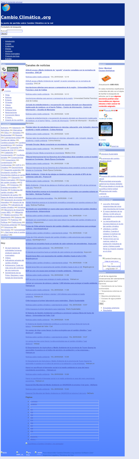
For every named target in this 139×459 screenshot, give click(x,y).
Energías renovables (9, 187)
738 (31, 428)
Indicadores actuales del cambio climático (14, 261)
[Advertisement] (51, 448)
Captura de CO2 (7, 150)
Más (100, 255)
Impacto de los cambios (14, 120)
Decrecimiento (17, 167)
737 (31, 426)
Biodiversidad (6, 135)
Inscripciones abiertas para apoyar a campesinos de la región (49, 98)
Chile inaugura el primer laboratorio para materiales (45, 309)
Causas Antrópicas (107, 70)
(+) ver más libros (104, 196)
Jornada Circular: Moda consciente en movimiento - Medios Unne (52, 144)
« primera (33, 401)
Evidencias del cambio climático (11, 191)
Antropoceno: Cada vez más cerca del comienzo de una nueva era (14, 267)
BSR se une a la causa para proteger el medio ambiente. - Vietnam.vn (54, 271)
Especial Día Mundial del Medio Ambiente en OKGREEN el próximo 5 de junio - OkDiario (61, 385)
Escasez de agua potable (111, 298)
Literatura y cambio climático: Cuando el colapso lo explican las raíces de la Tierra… (112, 232)
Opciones (102, 283)
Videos (8, 105)
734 (31, 417)
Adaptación (16, 127)
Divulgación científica (9, 172)
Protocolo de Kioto (12, 56)
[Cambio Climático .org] (6, 11)
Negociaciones (11, 112)
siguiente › (34, 436)
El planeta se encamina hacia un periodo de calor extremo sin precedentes (54, 252)
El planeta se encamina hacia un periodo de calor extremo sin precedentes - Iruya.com (61, 243)
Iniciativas (21, 207)
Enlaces (8, 100)
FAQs (7, 95)
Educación (16, 177)
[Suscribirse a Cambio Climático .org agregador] (44, 443)
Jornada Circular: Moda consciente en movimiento (45, 153)
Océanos (18, 217)
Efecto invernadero (12, 53)
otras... (104, 301)
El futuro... (9, 117)
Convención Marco (12, 115)
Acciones (8, 51)
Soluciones (8, 227)
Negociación (6, 217)
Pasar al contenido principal (11, 2)
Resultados (107, 310)
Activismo (4, 127)
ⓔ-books (8, 102)
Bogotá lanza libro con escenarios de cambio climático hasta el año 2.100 (54, 267)
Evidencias (9, 46)
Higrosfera (5, 202)
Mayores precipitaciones (110, 296)
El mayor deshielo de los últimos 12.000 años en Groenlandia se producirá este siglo (113, 215)
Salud (23, 224)
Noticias (8, 97)
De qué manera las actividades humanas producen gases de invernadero (13, 252)
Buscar (4, 31)
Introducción (10, 41)
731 (31, 409)
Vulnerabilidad (19, 229)
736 (31, 423)
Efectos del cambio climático (13, 181)
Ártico (6, 132)
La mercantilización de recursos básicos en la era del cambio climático (113, 223)
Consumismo (10, 160)
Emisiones (14, 185)
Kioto (101, 68)
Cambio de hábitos (8, 140)
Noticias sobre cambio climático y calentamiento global (47, 215)
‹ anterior (33, 404)
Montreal (108, 68)
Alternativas (17, 130)
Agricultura (5, 130)
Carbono (20, 150)
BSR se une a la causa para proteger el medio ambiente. (47, 279)
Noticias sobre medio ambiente (38, 76)
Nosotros (8, 107)
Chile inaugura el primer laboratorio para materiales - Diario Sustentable (55, 300)
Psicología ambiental (9, 224)
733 (31, 415)
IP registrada (7, 91)
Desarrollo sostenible (12, 170)
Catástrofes (8, 152)
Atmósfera (17, 132)
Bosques (18, 135)
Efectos (8, 48)
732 (31, 412)
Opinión (4, 220)
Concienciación (7, 155)
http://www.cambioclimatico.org (119, 266)
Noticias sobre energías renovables (39, 198)
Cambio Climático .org (26, 17)
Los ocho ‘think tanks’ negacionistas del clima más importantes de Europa (113, 206)
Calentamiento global (12, 137)
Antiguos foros (10, 110)
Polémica (14, 220)
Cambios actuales (8, 142)
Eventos (8, 58)
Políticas (4, 222)
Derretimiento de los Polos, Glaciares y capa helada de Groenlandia (14, 275)
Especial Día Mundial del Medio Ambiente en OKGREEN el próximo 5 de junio (56, 393)
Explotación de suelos (9, 195)
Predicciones (16, 222)
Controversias (6, 165)
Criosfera (4, 167)
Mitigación (19, 212)
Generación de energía (13, 200)
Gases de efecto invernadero (12, 197)
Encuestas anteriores (111, 308)
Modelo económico (11, 215)
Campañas (14, 147)
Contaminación (7, 162)
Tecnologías (5, 229)
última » (33, 439)
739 (31, 431)
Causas (8, 43)
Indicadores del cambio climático (12, 206)
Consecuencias (17, 157)
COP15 (18, 165)
